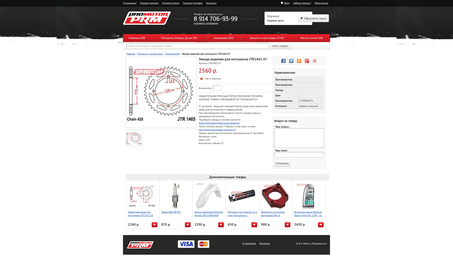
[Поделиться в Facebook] (283, 61)
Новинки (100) (137, 38)
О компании (129, 3)
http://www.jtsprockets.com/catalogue (219, 123)
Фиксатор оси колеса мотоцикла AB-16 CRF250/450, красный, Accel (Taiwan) (273, 217)
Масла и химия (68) (311, 38)
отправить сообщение (206, 23)
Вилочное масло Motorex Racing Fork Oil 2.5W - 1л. (308, 213)
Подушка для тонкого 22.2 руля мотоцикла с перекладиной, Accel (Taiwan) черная (242, 217)
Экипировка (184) (223, 38)
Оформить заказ (315, 18)
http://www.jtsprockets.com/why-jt (217, 129)
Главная (131, 53)
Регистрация (321, 3)
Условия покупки (149, 3)
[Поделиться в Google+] (307, 61)
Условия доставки (193, 3)
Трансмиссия (172, 53)
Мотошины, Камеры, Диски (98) (179, 38)
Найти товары (280, 45)
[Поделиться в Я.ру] (314, 61)
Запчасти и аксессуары (150, 53)
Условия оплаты (170, 3)
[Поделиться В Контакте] (291, 61)
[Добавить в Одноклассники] (299, 61)
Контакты (211, 3)
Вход (287, 3)
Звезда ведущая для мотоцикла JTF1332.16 (140, 213)
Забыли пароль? (302, 3)
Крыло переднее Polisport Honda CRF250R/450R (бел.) (208, 215)
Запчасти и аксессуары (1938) (267, 38)
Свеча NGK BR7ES (171, 212)
